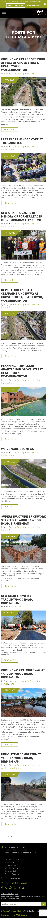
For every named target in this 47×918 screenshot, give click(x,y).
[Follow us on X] (7, 888)
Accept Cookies (15, 6)
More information (33, 6)
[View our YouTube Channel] (15, 887)
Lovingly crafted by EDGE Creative (14, 915)
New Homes (15, 768)
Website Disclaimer (12, 868)
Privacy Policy (10, 862)
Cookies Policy (10, 865)
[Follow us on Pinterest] (24, 887)
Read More (10, 129)
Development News (26, 73)
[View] (23, 91)
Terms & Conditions (12, 859)
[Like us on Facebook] (2, 887)
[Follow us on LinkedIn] (20, 887)
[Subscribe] (43, 904)
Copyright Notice (11, 871)
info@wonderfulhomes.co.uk (16, 883)
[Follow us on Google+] (11, 887)
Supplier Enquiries (12, 874)
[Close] (45, 4)
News (11, 149)
